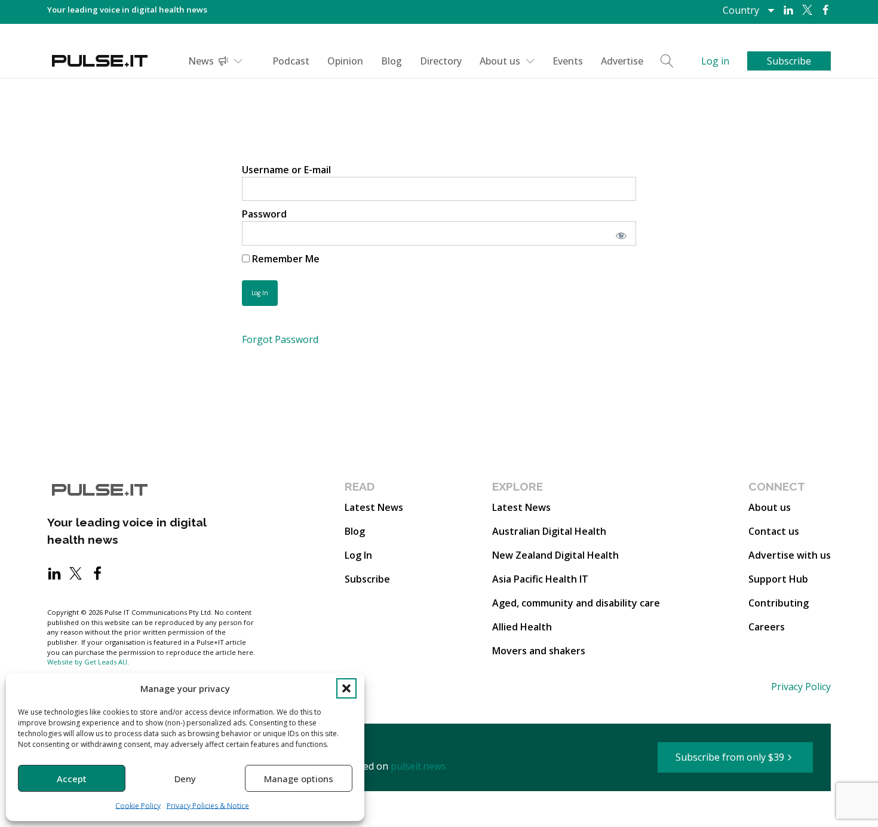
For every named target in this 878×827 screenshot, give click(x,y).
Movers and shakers (538, 650)
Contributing (778, 602)
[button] (346, 688)
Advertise (622, 61)
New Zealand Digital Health (555, 555)
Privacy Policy (801, 686)
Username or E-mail (286, 169)
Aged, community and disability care (576, 602)
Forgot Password (280, 339)
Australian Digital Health (549, 531)
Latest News (374, 507)
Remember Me (285, 258)
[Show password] (619, 233)
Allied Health (522, 626)
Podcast (290, 61)
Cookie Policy (138, 806)
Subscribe (367, 579)
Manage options (298, 779)
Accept (72, 779)
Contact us (773, 531)
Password (264, 213)
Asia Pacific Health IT (540, 579)
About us (500, 61)
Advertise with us (789, 555)
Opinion (345, 61)
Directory (441, 61)
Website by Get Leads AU (87, 661)
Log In (358, 555)
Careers (766, 626)
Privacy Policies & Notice (208, 806)
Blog (391, 61)
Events (567, 61)
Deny (185, 779)
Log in (715, 61)
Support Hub (778, 579)
